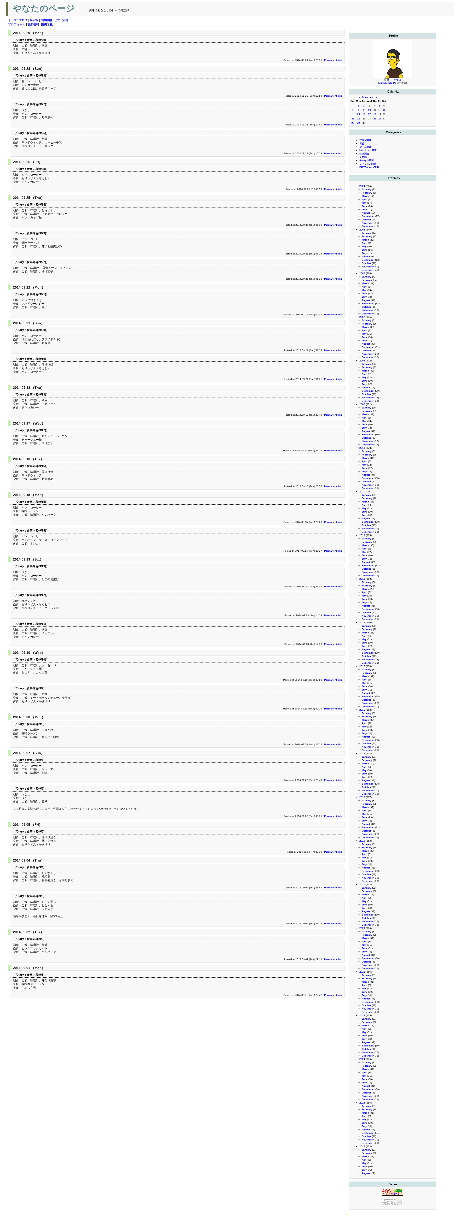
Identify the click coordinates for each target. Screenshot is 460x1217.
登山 (65, 20)
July (364, 209)
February (367, 192)
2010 (362, 448)
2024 (362, 1059)
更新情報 (33, 24)
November (368, 223)
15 (358, 114)
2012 (362, 535)
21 (352, 118)
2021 (362, 928)
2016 (362, 710)
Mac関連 (364, 153)
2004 (362, 186)
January (366, 189)
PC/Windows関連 (369, 167)
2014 (362, 622)
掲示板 (34, 20)
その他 (363, 157)
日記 (361, 143)
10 (369, 110)
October (366, 219)
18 (375, 114)
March (365, 196)
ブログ (23, 20)
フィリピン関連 (367, 163)
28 (352, 123)
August (366, 213)
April (364, 199)
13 (384, 110)
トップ (12, 20)
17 (369, 114)
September (368, 97)
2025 (362, 1102)
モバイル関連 (366, 160)
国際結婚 (46, 20)
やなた (397, 79)
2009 (362, 404)
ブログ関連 (365, 140)
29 (358, 123)
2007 (362, 317)
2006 (362, 273)
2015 (362, 666)
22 (358, 118)
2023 (362, 1015)
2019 (362, 840)
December (368, 226)
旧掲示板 (47, 24)
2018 (362, 797)
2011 (362, 491)
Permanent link (333, 60)
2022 (362, 971)
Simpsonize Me (388, 83)
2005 (362, 229)
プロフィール (16, 24)
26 (379, 118)
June (365, 206)
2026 (362, 1146)
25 (375, 118)
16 (363, 114)
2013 (362, 579)
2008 (362, 360)
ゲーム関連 (365, 147)
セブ (57, 20)
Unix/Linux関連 (368, 150)
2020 (362, 884)
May (364, 202)
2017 (362, 753)
